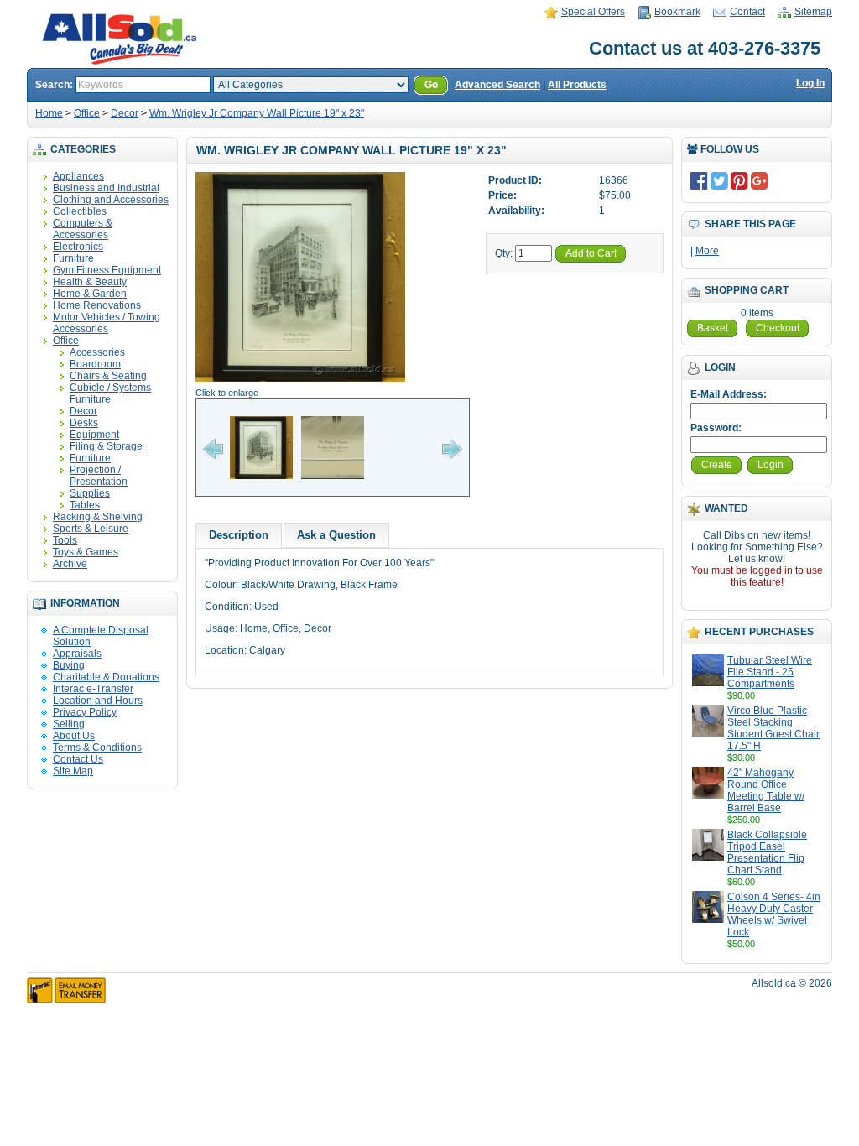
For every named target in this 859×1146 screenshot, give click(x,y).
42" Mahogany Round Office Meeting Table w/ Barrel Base (765, 790)
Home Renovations (97, 305)
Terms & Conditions (97, 747)
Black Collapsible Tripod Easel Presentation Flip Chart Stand (767, 852)
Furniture (73, 258)
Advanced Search (497, 85)
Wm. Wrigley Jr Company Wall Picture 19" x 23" (256, 113)
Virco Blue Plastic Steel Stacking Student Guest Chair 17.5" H (773, 728)
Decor (124, 113)
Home (49, 113)
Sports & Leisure (90, 528)
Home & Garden (90, 294)
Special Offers (593, 12)
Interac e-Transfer (93, 689)
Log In (810, 83)
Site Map (73, 771)
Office (87, 113)
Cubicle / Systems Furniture (110, 393)
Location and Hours (98, 700)
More (707, 251)
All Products (577, 85)
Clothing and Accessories (111, 200)
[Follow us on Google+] (759, 180)
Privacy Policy (85, 712)
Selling (69, 724)
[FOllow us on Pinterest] (739, 180)
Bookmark (677, 12)
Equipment (94, 434)
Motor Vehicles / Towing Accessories (106, 323)
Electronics (78, 247)
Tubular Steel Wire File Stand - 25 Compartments (769, 672)
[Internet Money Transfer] (66, 1000)
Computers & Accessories (82, 229)
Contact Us (78, 759)
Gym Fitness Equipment (107, 270)
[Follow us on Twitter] (719, 180)
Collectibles (80, 211)
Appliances (78, 176)
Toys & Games (85, 552)
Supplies (90, 493)
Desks (84, 423)
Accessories (97, 352)
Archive (70, 564)
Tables (85, 505)
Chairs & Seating (108, 376)
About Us (74, 736)
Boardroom (95, 364)
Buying (69, 665)
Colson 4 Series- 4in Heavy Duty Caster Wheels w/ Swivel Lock (773, 914)
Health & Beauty (90, 282)
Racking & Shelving (98, 517)
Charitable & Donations (106, 677)
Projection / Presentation (99, 475)
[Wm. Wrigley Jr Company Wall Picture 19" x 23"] (300, 381)
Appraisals (77, 653)
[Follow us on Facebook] (699, 180)
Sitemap (813, 12)
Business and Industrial (106, 188)
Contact (747, 12)
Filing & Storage (106, 446)
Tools (65, 540)
